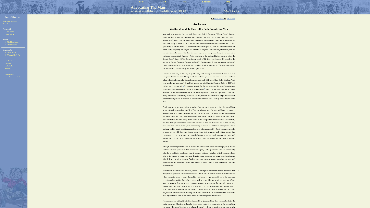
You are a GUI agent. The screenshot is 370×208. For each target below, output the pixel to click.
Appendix (8, 68)
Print (185, 2)
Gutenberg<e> (9, 74)
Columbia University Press (13, 77)
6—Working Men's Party (13, 55)
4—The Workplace (11, 44)
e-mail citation (219, 18)
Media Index (9, 66)
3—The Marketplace (11, 42)
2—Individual (9, 34)
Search (163, 2)
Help (228, 2)
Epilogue (8, 63)
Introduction (7, 24)
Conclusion (8, 61)
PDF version (231, 18)
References (206, 2)
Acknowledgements (9, 21)
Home (141, 2)
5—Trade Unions (10, 52)
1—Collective (9, 31)
